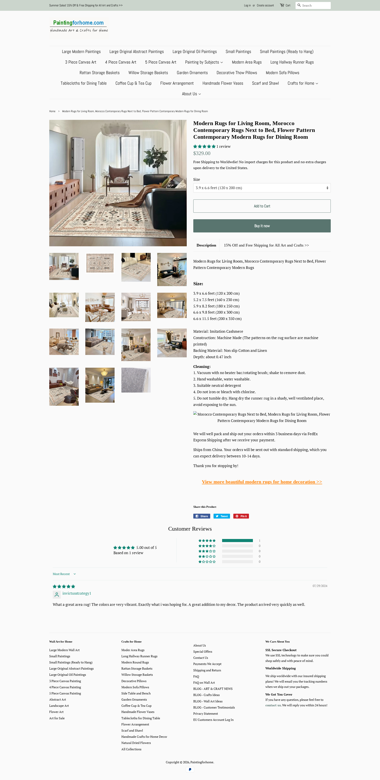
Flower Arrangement (177, 83)
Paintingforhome (201, 762)
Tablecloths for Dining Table (84, 83)
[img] (64, 586)
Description (206, 245)
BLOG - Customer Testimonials (214, 707)
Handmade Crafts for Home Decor (144, 736)
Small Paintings (238, 51)
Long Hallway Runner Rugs (292, 62)
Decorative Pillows (133, 681)
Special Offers (202, 651)
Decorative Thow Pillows (237, 72)
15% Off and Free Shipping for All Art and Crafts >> (266, 245)
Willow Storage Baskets (148, 72)
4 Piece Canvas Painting (65, 687)
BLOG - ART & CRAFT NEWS (213, 689)
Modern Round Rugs (135, 662)
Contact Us (200, 658)
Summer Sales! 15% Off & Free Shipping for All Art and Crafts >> (86, 5)
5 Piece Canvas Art (160, 62)
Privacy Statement (205, 713)
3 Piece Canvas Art (80, 62)
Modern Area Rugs (247, 62)
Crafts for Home (301, 83)
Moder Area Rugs (132, 650)
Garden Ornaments (192, 72)
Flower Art (56, 712)
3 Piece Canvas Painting (65, 681)
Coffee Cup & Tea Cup (133, 83)
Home (52, 111)
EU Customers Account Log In (213, 720)
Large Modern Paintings (81, 51)
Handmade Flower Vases (223, 83)
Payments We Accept (207, 664)
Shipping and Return (207, 670)
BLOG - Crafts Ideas (206, 695)
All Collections (131, 749)
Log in (247, 5)
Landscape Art (59, 705)
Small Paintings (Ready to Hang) (287, 51)
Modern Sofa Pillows (282, 72)
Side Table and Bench (136, 693)
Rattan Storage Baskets (100, 72)
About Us (190, 94)
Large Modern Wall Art (64, 650)
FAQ (196, 676)
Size (196, 179)
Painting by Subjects (202, 62)
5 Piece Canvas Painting (65, 693)
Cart (288, 5)
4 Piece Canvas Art (120, 62)
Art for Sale (57, 718)
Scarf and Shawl (265, 83)
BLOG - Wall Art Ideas (208, 701)
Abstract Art (57, 699)
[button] (204, 146)
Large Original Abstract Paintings (137, 51)
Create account (265, 5)
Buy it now (262, 225)
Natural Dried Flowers (136, 743)
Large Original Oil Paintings (195, 51)
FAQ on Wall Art (204, 682)
